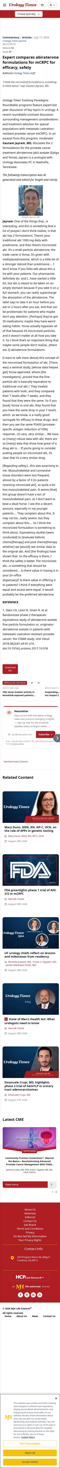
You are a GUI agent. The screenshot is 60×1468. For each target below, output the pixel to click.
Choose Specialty (26, 13)
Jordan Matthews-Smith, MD (21, 965)
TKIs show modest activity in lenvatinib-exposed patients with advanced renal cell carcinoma (18, 694)
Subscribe (44, 734)
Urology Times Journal (14, 40)
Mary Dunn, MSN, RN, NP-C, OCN (26, 836)
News (35, 1316)
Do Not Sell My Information (30, 1236)
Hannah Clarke (16, 898)
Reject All (30, 1452)
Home (8, 1316)
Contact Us (30, 1221)
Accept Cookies (30, 1462)
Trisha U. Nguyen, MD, (45, 961)
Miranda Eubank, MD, (19, 961)
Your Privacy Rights (30, 1240)
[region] (30, 1431)
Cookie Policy (28, 1437)
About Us (30, 1209)
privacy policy (18, 743)
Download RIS (10, 669)
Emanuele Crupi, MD (19, 1094)
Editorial (30, 1217)
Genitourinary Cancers (16, 761)
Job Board (30, 1225)
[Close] (56, 1398)
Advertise (30, 1213)
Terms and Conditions (30, 1228)
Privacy (30, 1232)
